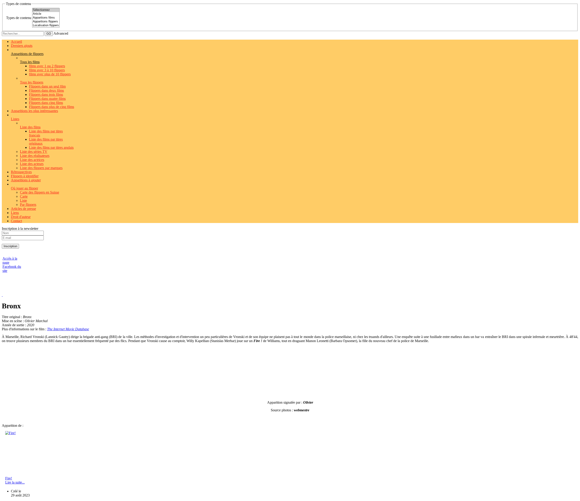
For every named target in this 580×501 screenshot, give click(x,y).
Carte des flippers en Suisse (39, 192)
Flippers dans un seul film (47, 86)
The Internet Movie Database (68, 329)
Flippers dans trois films (46, 94)
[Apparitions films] (45, 18)
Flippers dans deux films (46, 90)
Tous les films (30, 62)
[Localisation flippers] (45, 25)
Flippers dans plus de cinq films (51, 107)
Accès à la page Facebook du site (11, 264)
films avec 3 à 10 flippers (47, 70)
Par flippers (28, 204)
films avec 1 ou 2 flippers (47, 66)
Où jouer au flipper (24, 188)
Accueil (16, 41)
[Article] (45, 14)
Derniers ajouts (21, 46)
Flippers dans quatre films (47, 99)
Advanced (60, 33)
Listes (15, 119)
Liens (15, 213)
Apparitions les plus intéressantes (34, 111)
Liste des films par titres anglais (51, 147)
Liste (23, 200)
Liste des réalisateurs (34, 156)
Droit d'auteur (21, 217)
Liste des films (30, 127)
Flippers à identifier (25, 176)
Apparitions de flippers (27, 54)
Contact (16, 221)
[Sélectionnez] (45, 10)
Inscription (10, 246)
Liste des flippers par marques (41, 168)
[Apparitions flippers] (45, 22)
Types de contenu (18, 18)
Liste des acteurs (32, 164)
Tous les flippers (31, 82)
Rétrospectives (21, 172)
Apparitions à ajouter (26, 180)
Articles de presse (23, 209)
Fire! (8, 478)
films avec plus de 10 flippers (50, 74)
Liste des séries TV (33, 151)
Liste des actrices (32, 160)
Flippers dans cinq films (46, 103)
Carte (24, 196)
